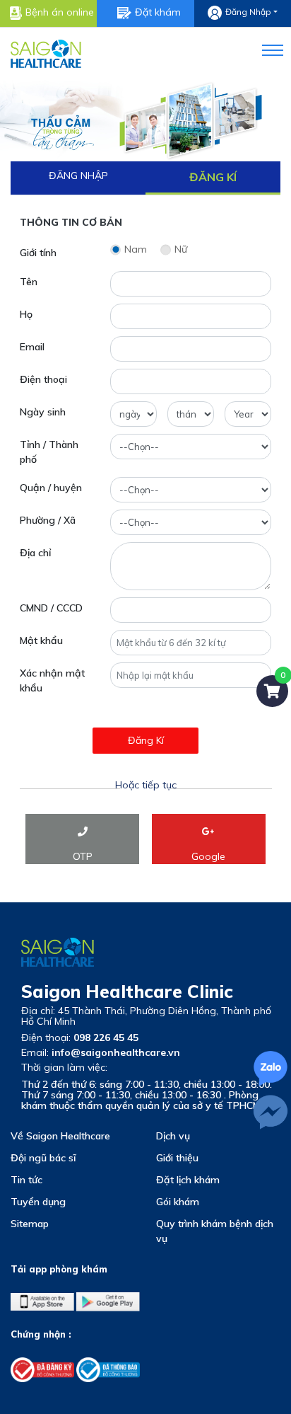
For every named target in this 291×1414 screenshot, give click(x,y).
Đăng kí (146, 740)
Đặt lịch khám (188, 1179)
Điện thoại (43, 379)
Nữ (180, 249)
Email (32, 346)
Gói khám (177, 1201)
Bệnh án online (59, 12)
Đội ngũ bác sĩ (43, 1157)
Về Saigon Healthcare (60, 1136)
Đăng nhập (248, 12)
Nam (135, 249)
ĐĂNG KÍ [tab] (213, 177)
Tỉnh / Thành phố (49, 452)
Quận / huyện (51, 487)
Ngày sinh (43, 412)
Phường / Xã (48, 520)
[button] (263, 48)
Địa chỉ (35, 552)
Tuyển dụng (38, 1201)
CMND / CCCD (51, 608)
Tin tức (26, 1179)
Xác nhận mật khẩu (52, 680)
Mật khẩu (41, 640)
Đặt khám (158, 12)
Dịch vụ (173, 1136)
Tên (28, 281)
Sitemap (30, 1223)
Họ (26, 314)
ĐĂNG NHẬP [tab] (78, 175)
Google (208, 856)
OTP (83, 856)
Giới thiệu (177, 1157)
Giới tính (38, 252)
